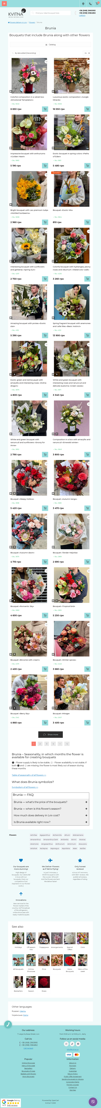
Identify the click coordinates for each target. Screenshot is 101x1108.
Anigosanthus (47, 844)
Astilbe (82, 848)
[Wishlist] (46, 62)
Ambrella (64, 839)
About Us (72, 1063)
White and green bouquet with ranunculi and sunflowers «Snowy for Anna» (27, 442)
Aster (75, 848)
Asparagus (54, 848)
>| (67, 744)
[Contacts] (90, 3)
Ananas (82, 839)
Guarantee (73, 1071)
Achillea (33, 835)
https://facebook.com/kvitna (78, 1043)
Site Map (73, 1090)
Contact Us (72, 1087)
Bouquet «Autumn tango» (65, 499)
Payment (72, 1066)
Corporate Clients (72, 1082)
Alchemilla (57, 835)
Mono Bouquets (28, 1076)
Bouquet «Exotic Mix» (63, 210)
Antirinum (71, 844)
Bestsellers (28, 1068)
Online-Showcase (28, 1063)
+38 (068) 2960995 (87, 10)
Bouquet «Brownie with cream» (25, 660)
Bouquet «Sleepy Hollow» (22, 499)
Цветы (23, 1011)
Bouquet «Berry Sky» (20, 713)
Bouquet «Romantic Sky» (22, 606)
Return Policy (73, 1074)
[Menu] (4, 3)
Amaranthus (35, 839)
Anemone (34, 844)
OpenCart (55, 1100)
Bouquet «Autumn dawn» (22, 552)
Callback (82, 15)
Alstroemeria (78, 835)
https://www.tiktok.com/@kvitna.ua (72, 1043)
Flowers (32, 22)
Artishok (33, 848)
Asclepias (44, 848)
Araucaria (83, 844)
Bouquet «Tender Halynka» (65, 552)
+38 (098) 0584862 (87, 13)
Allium (67, 835)
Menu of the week (28, 1066)
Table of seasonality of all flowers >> (29, 775)
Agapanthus (45, 835)
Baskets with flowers (28, 1074)
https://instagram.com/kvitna (66, 1043)
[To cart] (45, 109)
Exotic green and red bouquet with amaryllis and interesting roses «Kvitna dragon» (28, 383)
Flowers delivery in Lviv (18, 22)
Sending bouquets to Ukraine (73, 1079)
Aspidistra (66, 848)
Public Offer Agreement (73, 1076)
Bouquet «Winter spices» (64, 660)
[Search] (33, 13)
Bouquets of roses (28, 1071)
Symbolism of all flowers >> (25, 787)
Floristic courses (73, 1085)
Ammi (73, 839)
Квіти (25, 1015)
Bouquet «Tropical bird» (64, 606)
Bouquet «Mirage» (61, 713)
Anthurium (60, 844)
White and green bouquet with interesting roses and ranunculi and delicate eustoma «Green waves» (69, 383)
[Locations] (83, 3)
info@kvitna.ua (72, 1049)
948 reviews (12, 1105)
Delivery (73, 1068)
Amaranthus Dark (50, 839)
